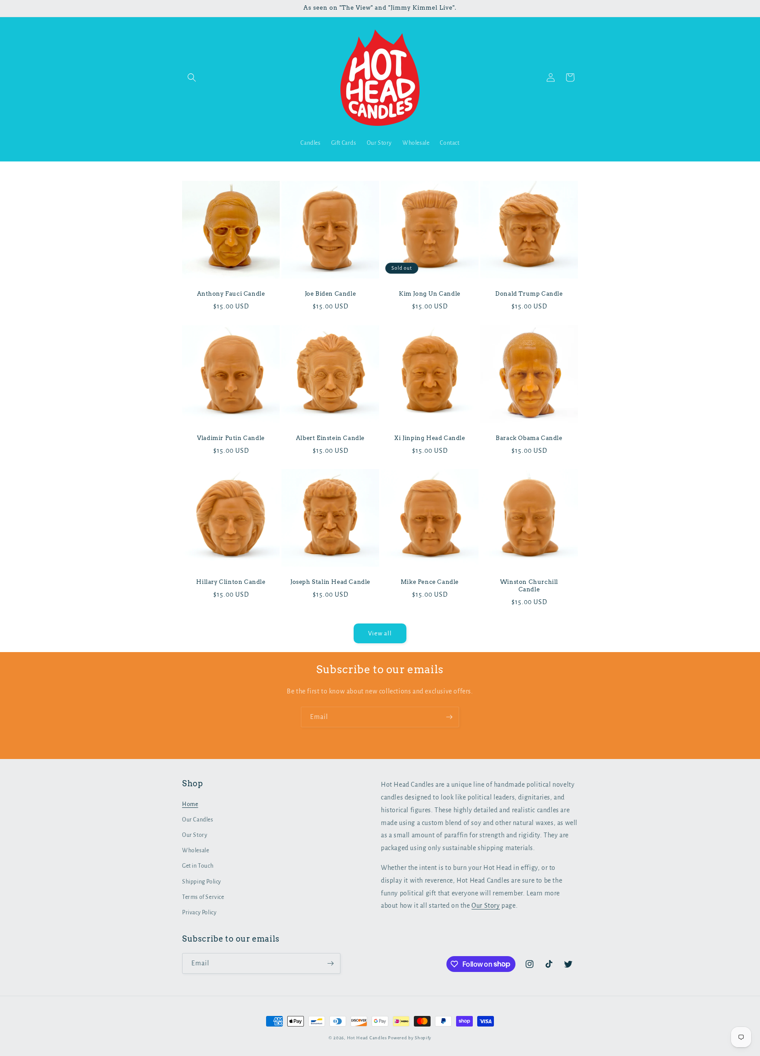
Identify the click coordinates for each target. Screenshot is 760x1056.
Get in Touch (197, 866)
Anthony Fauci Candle (231, 293)
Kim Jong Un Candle (429, 293)
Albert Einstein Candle (330, 438)
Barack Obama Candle (529, 438)
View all (380, 633)
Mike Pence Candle (430, 582)
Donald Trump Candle (529, 293)
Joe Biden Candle (330, 293)
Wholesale (195, 850)
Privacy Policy (199, 912)
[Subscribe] (449, 717)
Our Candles (197, 820)
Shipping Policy (201, 882)
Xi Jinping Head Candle (429, 438)
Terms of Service (203, 897)
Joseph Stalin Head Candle (330, 582)
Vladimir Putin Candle (231, 438)
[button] (191, 77)
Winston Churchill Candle (529, 586)
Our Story (194, 835)
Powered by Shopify (409, 1037)
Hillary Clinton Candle (230, 582)
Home (190, 804)
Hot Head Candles (367, 1037)
